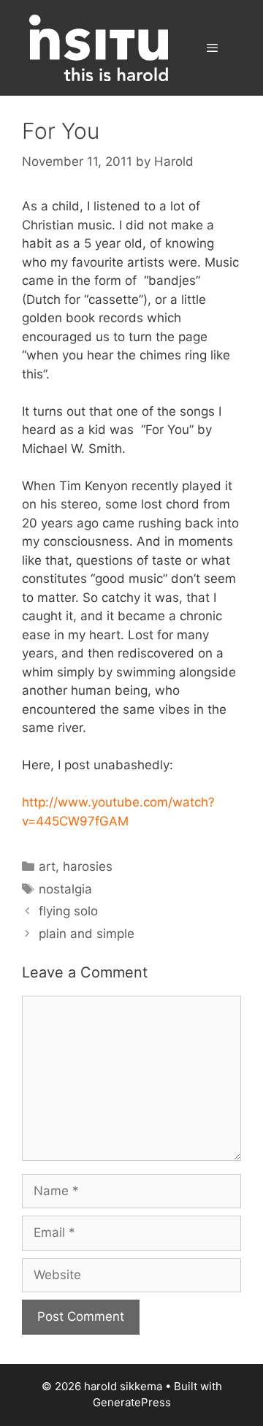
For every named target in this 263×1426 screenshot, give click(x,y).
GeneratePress (132, 1402)
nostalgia (65, 889)
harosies (88, 866)
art (47, 866)
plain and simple (86, 933)
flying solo (68, 911)
